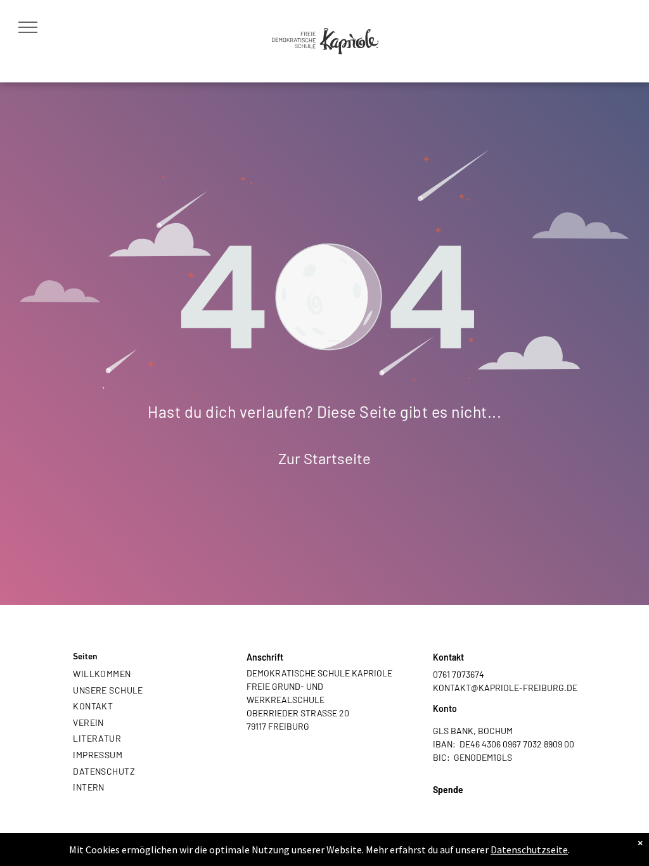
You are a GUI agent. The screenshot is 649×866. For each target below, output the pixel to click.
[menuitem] (138, 673)
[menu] (27, 27)
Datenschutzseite (529, 849)
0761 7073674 (458, 674)
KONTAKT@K (458, 687)
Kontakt (448, 657)
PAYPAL (448, 803)
